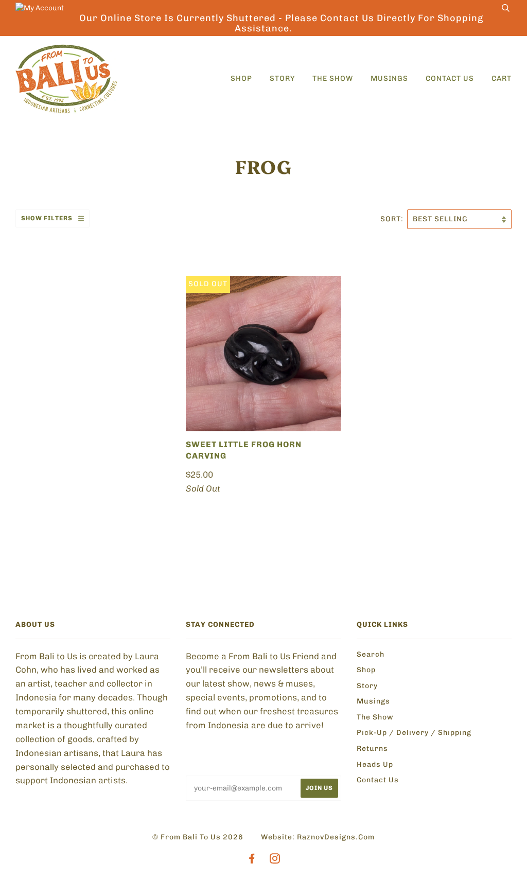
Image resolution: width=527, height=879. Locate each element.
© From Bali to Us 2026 (197, 837)
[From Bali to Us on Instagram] (275, 860)
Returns (372, 748)
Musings (389, 78)
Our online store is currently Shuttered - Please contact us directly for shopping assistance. (281, 23)
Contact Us (450, 78)
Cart (501, 78)
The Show (332, 78)
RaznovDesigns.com (336, 837)
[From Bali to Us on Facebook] (252, 860)
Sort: (393, 219)
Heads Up (375, 764)
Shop (241, 78)
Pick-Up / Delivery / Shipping (414, 732)
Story (282, 78)
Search (370, 654)
